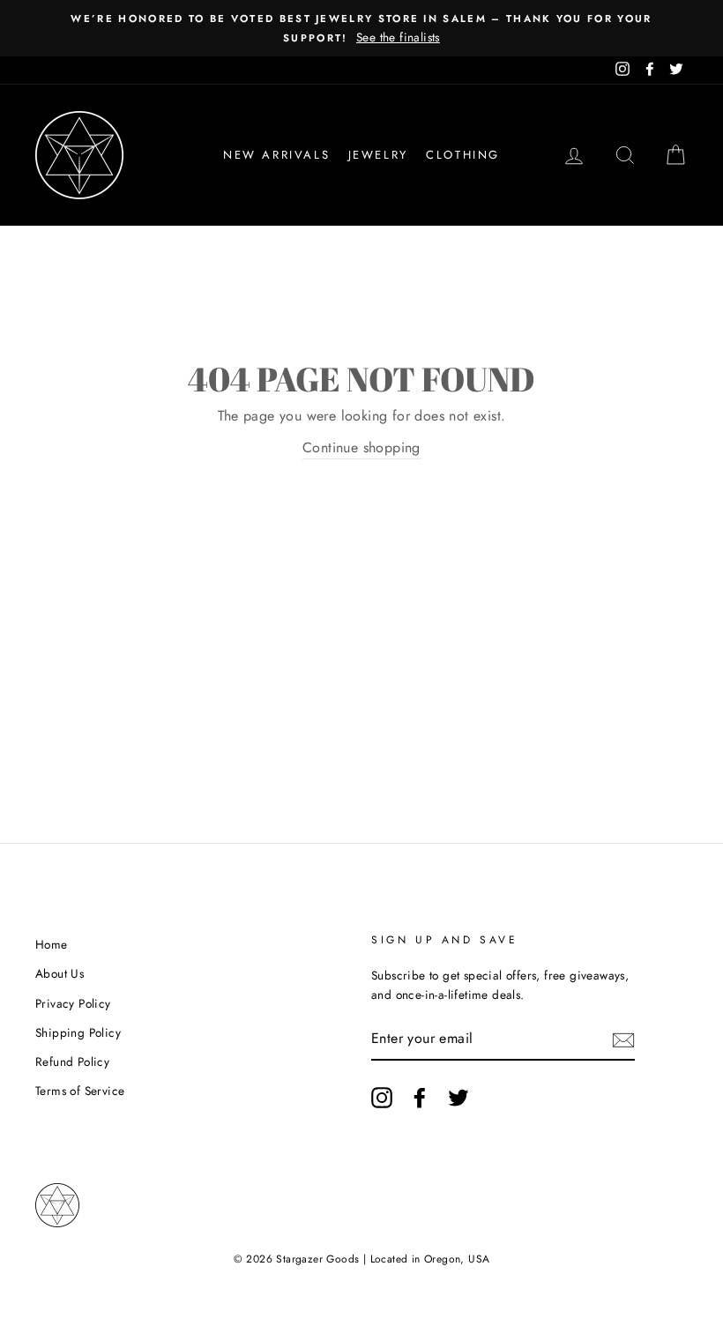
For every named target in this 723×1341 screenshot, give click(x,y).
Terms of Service (79, 1090)
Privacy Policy (73, 1003)
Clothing (463, 154)
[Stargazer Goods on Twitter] (458, 1097)
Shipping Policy (78, 1032)
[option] (361, 28)
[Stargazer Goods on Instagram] (381, 1097)
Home (51, 944)
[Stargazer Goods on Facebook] (419, 1097)
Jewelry (378, 154)
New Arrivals (276, 154)
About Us (59, 973)
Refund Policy (72, 1061)
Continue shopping (361, 447)
